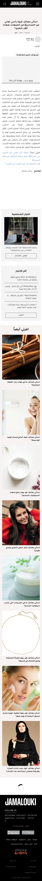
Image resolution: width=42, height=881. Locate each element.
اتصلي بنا (33, 861)
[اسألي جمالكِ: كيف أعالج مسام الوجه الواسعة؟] (21, 412)
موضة (35, 840)
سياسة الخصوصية (30, 872)
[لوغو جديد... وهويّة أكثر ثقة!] (21, 68)
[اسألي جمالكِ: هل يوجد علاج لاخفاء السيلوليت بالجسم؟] (21, 467)
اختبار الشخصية (17, 844)
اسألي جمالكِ (26, 171)
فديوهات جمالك (11, 840)
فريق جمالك (30, 38)
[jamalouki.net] (21, 3)
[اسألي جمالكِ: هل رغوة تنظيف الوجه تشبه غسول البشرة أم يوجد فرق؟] (21, 688)
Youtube (20, 818)
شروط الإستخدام (11, 867)
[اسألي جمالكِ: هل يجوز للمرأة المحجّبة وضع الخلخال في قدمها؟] (21, 633)
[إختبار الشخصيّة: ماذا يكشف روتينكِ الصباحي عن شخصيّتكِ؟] (21, 231)
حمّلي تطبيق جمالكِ (21, 826)
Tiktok (30, 818)
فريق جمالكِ (32, 867)
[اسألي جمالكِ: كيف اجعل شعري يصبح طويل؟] (21, 522)
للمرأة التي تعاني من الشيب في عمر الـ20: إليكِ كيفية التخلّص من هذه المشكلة (21, 156)
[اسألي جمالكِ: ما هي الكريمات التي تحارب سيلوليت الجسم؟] (21, 577)
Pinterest (21, 816)
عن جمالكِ (13, 861)
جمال (21, 32)
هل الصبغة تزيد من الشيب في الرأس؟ (22, 163)
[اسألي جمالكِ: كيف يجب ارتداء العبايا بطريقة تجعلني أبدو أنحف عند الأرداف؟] (21, 743)
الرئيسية (27, 32)
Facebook (32, 816)
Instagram (10, 816)
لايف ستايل (28, 844)
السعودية (22, 840)
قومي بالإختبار (21, 256)
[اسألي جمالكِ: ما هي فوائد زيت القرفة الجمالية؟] (21, 357)
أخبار (35, 844)
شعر (16, 32)
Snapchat (9, 818)
